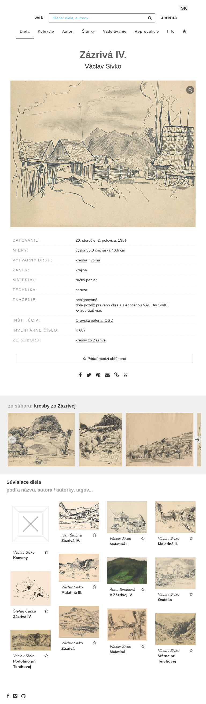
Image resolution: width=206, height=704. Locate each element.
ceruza (81, 290)
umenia (168, 17)
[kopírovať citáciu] (125, 375)
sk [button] (184, 8)
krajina (81, 270)
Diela (25, 31)
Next (197, 440)
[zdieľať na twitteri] (89, 375)
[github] (24, 696)
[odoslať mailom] (107, 375)
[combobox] (102, 17)
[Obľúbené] (184, 32)
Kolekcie (46, 31)
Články (88, 31)
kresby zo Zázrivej (91, 340)
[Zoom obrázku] (103, 154)
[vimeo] (16, 696)
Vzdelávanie (115, 31)
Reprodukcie (147, 31)
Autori (68, 31)
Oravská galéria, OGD (94, 320)
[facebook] (9, 696)
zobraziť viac (90, 310)
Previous (12, 440)
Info (171, 31)
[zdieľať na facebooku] (80, 375)
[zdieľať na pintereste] (98, 375)
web (39, 17)
